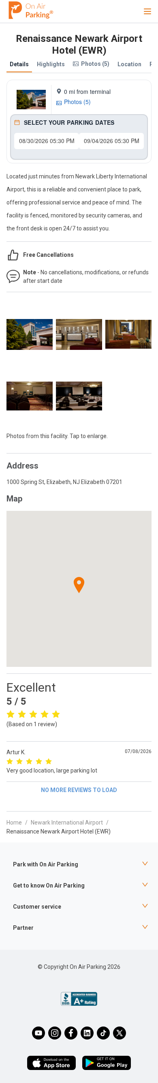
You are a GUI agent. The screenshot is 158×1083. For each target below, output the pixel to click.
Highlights (51, 64)
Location (129, 64)
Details (19, 64)
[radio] (10, 714)
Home (14, 822)
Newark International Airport (67, 822)
